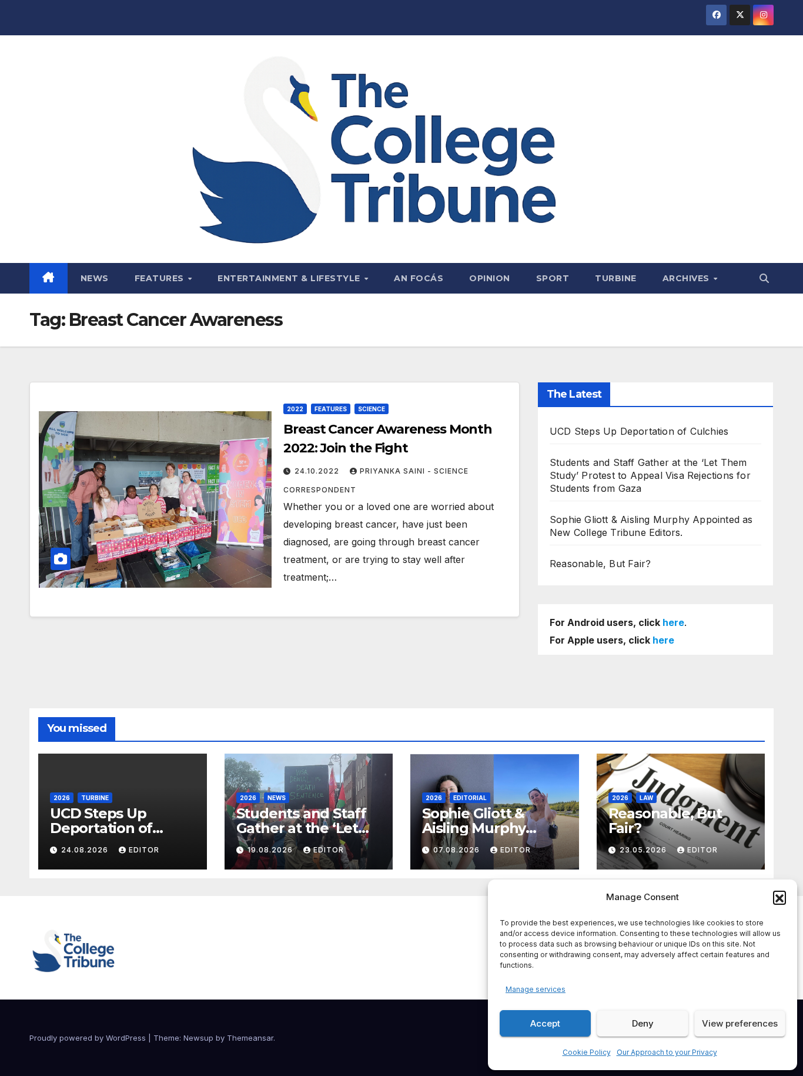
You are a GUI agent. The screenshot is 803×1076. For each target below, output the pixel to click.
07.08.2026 (457, 849)
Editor (144, 849)
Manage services (536, 989)
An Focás (418, 278)
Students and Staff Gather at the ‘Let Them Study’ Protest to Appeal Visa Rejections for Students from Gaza (650, 475)
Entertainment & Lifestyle (290, 278)
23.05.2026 (644, 849)
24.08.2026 (86, 849)
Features (161, 278)
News (95, 278)
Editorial (470, 797)
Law (646, 797)
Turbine (616, 278)
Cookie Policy (587, 1052)
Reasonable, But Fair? (600, 563)
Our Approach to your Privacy (667, 1052)
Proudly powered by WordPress (88, 1037)
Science (371, 408)
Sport (553, 278)
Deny (643, 1023)
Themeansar (250, 1037)
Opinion (489, 278)
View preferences (740, 1023)
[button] (779, 897)
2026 (61, 797)
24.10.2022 (318, 471)
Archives (687, 278)
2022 (295, 408)
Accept (545, 1023)
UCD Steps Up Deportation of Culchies (639, 431)
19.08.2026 (271, 849)
